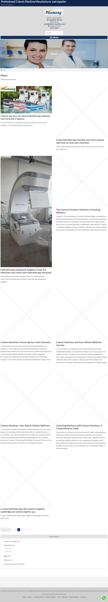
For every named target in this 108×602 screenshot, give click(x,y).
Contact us (84, 597)
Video (7, 551)
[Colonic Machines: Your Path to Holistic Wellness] (26, 422)
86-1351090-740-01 (54, 20)
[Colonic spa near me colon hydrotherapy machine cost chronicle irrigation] (26, 113)
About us (30, 597)
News (6, 556)
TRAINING (7, 545)
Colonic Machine (39, 597)
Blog (5, 560)
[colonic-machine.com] (54, 14)
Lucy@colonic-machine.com (54, 24)
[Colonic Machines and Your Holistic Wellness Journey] (81, 339)
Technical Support (74, 597)
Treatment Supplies (10, 541)
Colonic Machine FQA (11, 564)
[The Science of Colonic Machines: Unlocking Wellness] (81, 206)
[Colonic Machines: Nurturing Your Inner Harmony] (26, 339)
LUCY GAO (54, 28)
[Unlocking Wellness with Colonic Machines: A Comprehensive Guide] (81, 422)
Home (24, 597)
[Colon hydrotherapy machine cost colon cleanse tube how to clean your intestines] (81, 137)
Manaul (7, 548)
